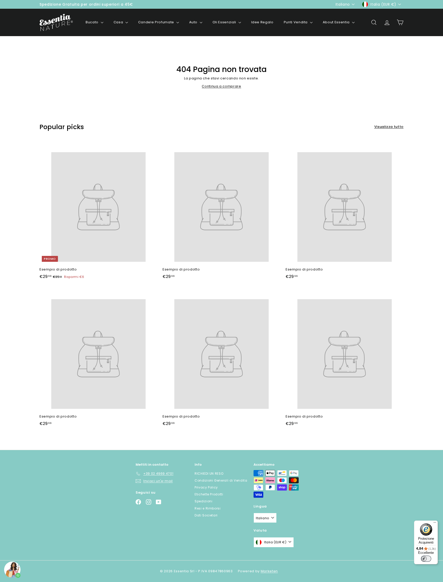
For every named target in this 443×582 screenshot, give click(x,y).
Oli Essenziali (225, 22)
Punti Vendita (296, 22)
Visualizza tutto (389, 126)
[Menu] (435, 524)
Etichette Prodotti (209, 494)
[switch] (426, 559)
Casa (119, 22)
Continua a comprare (221, 86)
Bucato (92, 22)
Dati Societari (206, 515)
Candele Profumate (156, 22)
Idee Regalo (262, 22)
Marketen (269, 571)
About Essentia (337, 22)
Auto (193, 22)
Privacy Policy (206, 487)
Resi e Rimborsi (208, 508)
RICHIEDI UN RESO (209, 473)
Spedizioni (204, 501)
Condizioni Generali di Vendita (221, 480)
